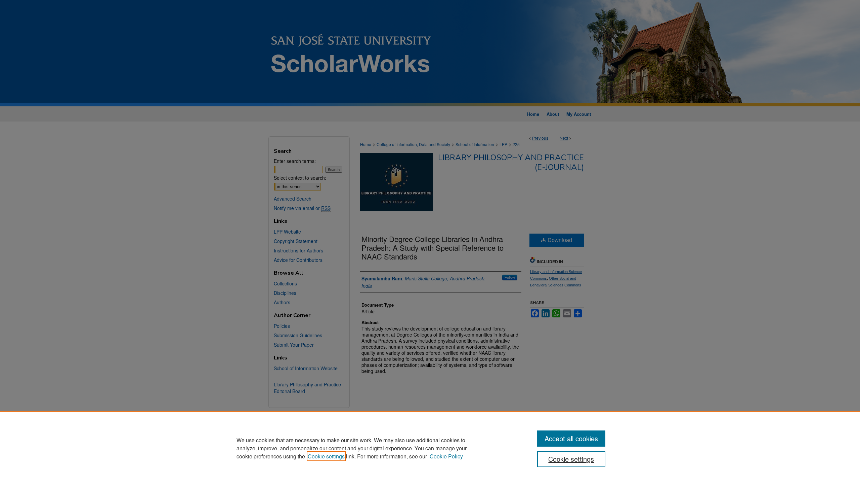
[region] (430, 448)
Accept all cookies (571, 438)
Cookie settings (326, 456)
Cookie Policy (446, 456)
